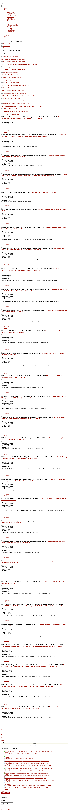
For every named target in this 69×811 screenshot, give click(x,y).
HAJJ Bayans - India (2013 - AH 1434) (14, 111)
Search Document (5, 47)
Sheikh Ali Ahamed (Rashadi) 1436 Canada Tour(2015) (19, 64)
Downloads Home (5, 44)
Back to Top (4, 791)
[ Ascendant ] (17, 114)
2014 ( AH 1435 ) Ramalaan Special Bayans (16, 85)
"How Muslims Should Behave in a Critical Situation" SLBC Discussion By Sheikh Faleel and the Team (32, 685)
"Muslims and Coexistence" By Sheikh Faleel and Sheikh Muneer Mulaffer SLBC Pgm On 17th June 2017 (34, 174)
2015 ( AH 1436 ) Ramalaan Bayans (13, 75)
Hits (13, 114)
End (2, 741)
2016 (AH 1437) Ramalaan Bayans (13, 69)
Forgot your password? (5, 807)
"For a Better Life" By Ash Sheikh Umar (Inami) (43, 192)
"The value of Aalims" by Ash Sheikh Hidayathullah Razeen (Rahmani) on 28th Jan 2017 (34, 457)
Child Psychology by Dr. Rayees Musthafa (15, 80)
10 (2, 738)
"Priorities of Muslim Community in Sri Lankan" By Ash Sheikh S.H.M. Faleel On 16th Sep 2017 (32, 117)
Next (2, 740)
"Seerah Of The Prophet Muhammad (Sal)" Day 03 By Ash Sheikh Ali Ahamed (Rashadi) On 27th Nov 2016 (31, 606)
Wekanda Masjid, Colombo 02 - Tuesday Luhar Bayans (19, 95)
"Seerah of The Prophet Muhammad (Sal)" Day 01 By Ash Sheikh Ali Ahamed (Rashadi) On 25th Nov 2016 (34, 665)
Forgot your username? (5, 809)
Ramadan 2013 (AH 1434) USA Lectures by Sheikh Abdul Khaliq (21, 106)
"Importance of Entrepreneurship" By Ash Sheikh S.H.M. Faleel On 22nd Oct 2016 (29, 707)
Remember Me (5, 803)
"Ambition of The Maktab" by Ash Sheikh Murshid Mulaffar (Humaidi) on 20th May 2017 (32, 248)
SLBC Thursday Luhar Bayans (12, 90)
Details (5, 132)
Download (6, 130)
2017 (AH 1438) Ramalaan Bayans (13, 59)
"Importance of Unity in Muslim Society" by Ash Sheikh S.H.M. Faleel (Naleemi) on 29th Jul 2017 (33, 135)
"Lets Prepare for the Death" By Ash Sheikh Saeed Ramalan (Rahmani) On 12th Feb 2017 (33, 417)
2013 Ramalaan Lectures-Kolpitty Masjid (15, 101)
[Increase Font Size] (1, 2)
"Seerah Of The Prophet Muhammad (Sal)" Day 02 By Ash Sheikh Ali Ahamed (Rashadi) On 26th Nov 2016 (31, 646)
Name (7, 114)
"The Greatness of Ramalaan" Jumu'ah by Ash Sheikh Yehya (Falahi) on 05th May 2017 (31, 269)
